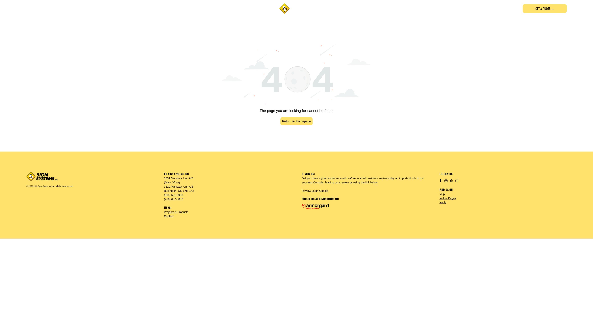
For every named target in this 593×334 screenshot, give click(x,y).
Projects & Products (176, 212)
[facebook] (440, 181)
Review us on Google (315, 190)
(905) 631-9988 (173, 195)
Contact (169, 216)
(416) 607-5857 (173, 199)
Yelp (442, 194)
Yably (442, 202)
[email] (456, 181)
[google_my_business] (451, 181)
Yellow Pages (447, 198)
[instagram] (446, 181)
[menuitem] (45, 8)
